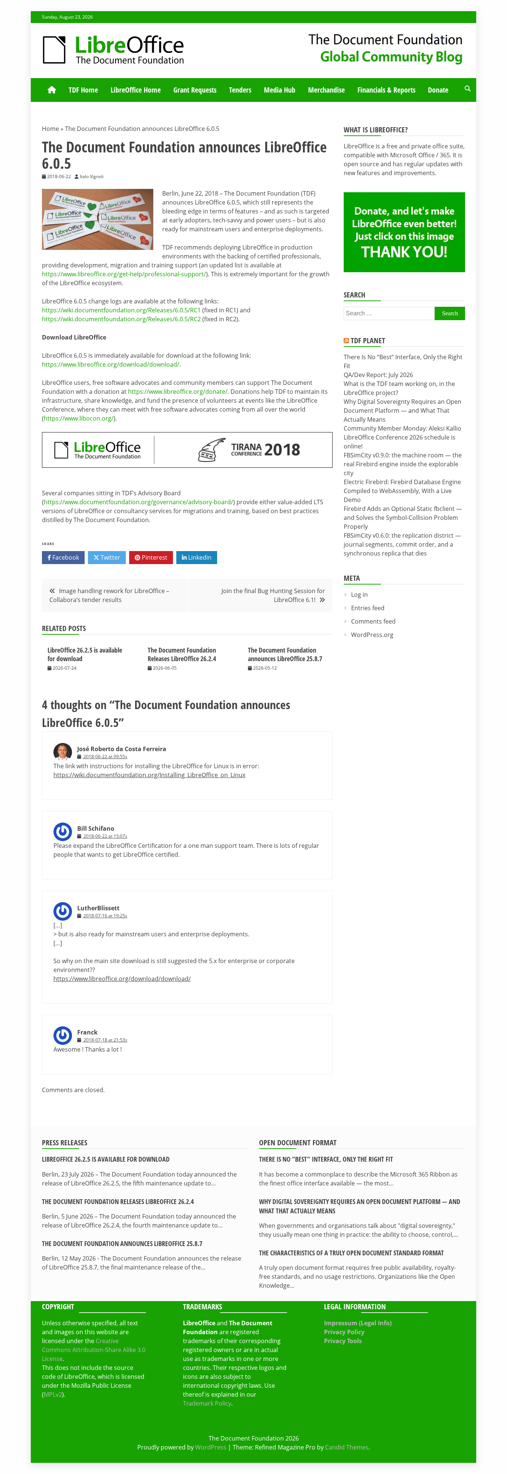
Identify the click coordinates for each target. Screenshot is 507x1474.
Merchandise (326, 90)
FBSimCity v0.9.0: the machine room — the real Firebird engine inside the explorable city (403, 464)
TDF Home (83, 90)
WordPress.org (372, 635)
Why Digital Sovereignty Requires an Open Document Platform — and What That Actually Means (402, 411)
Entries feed (368, 608)
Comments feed (373, 621)
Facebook (65, 557)
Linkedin (199, 557)
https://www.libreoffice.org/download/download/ (110, 364)
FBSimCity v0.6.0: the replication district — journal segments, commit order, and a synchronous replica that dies (402, 544)
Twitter (109, 557)
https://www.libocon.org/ (79, 418)
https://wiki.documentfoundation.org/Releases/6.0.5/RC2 (121, 319)
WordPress (210, 1447)
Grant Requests (194, 90)
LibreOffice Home (136, 90)
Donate (438, 90)
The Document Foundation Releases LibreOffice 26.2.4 (182, 654)
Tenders (240, 90)
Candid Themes (347, 1447)
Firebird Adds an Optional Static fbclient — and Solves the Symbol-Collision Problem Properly (403, 518)
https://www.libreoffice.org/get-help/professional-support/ (124, 274)
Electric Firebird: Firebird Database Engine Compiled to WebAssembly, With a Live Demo (402, 491)
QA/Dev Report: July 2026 (378, 375)
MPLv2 (53, 1394)
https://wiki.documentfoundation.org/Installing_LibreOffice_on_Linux (149, 775)
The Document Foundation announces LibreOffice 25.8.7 (285, 654)
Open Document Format (298, 1142)
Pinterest (153, 557)
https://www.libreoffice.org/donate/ (178, 391)
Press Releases (64, 1142)
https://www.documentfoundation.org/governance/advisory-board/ (138, 502)
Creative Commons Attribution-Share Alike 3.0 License (93, 1350)
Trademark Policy (207, 1403)
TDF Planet (368, 340)
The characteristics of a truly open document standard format (351, 1252)
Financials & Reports (386, 90)
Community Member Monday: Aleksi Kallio (402, 428)
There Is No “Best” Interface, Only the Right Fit (326, 1159)
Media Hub (279, 90)
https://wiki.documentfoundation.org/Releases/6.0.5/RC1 (121, 310)
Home (50, 129)
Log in (359, 594)
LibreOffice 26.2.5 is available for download (85, 654)
